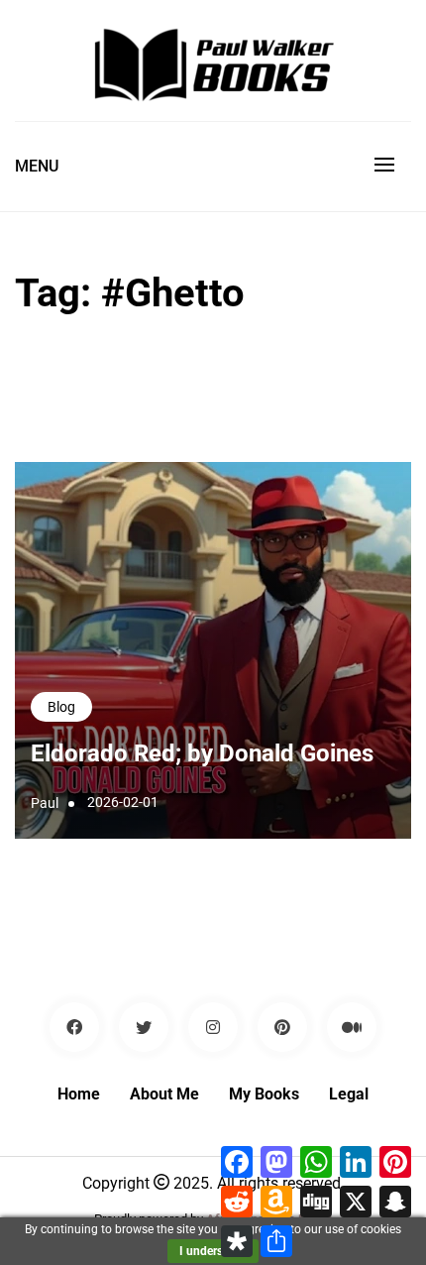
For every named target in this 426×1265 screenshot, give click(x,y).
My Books (264, 1094)
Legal (349, 1094)
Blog (61, 707)
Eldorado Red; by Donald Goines (202, 753)
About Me (164, 1094)
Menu (36, 166)
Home (78, 1094)
